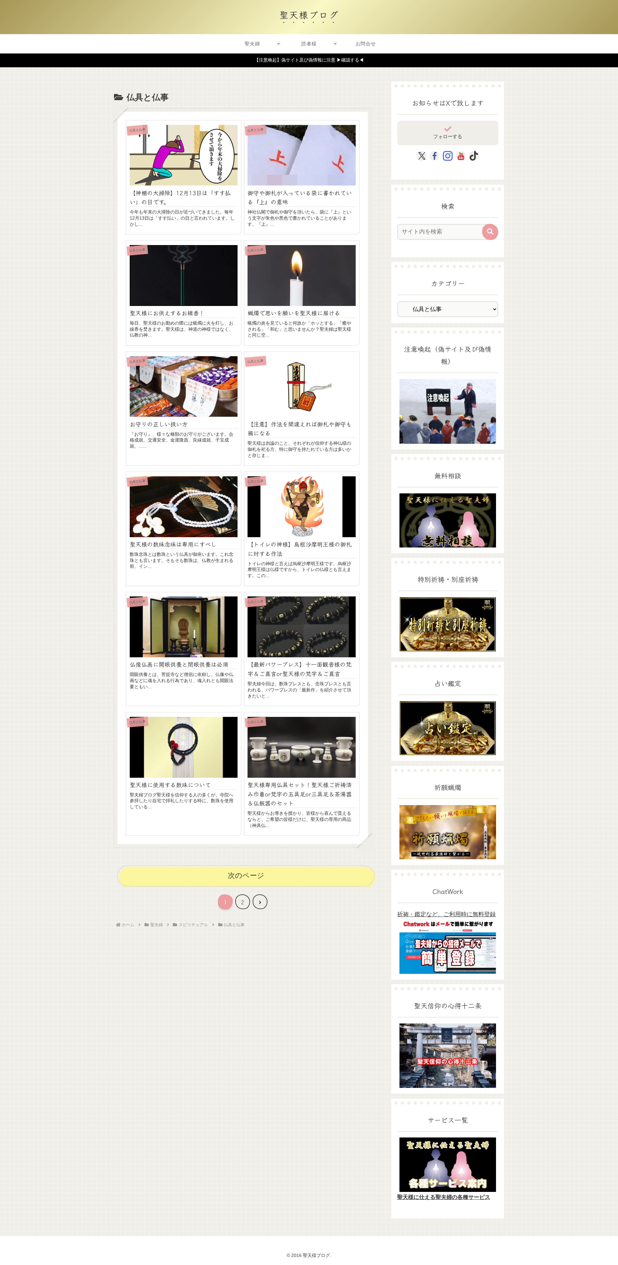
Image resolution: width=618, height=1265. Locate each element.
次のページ (246, 875)
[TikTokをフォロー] (474, 155)
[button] (490, 232)
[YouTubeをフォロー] (461, 155)
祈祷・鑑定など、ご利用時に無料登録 (446, 914)
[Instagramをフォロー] (447, 155)
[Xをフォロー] (422, 155)
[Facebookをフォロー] (434, 155)
